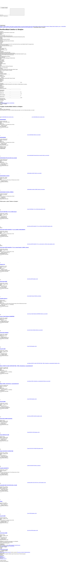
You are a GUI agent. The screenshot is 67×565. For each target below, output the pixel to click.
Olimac (31, 27)
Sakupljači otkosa (28, 26)
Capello (4, 27)
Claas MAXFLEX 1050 (4, 434)
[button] (33, 20)
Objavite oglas (2, 148)
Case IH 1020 (2, 348)
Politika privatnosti (8, 552)
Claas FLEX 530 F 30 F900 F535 (6, 451)
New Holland (28, 27)
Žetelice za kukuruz (14, 26)
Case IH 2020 (2, 401)
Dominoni (11, 27)
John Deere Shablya (4, 332)
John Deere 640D (3, 532)
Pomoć (4, 549)
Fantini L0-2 (2, 264)
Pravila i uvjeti (2, 552)
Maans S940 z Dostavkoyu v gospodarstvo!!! (9, 383)
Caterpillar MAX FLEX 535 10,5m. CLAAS (8, 485)
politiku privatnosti (11, 545)
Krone (25, 27)
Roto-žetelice (33, 26)
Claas (9, 27)
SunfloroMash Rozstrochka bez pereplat (8, 157)
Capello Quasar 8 (3, 298)
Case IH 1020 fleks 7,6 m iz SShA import (8, 211)
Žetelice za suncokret (21, 26)
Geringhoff (15, 27)
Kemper (22, 27)
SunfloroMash (3, 119)
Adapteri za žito (8, 26)
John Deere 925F (3, 281)
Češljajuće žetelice (46, 26)
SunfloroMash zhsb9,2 (4, 175)
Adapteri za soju (57, 26)
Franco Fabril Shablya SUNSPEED (7, 316)
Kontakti (6, 549)
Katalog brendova (27, 552)
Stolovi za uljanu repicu (39, 26)
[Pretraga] (17, 12)
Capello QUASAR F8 (4, 468)
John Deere (19, 27)
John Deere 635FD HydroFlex (6, 418)
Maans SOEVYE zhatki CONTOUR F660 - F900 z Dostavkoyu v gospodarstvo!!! (16, 365)
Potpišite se (2, 544)
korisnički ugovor (17, 545)
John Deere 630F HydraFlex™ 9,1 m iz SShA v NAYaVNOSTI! (12, 229)
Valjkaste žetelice (52, 26)
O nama (1, 549)
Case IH (6, 27)
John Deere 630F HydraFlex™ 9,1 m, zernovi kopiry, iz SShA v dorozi (14, 247)
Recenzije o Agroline (20, 552)
